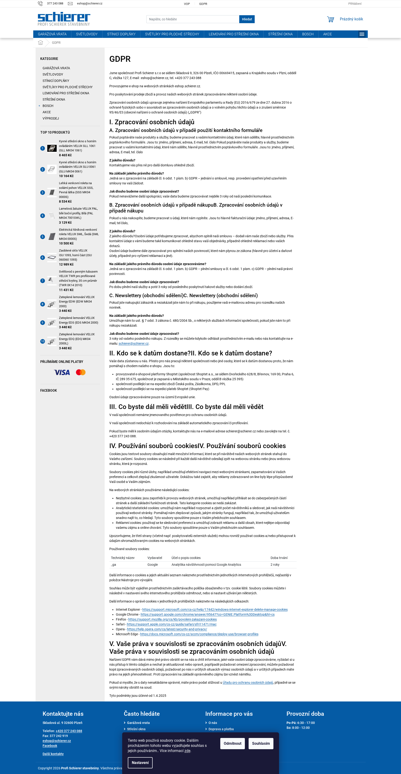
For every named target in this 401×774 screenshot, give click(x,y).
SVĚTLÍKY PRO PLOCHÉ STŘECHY (67, 87)
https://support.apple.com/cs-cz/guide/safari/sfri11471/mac (172, 624)
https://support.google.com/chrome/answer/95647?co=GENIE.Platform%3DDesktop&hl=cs (208, 614)
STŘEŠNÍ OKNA (54, 99)
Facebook (50, 746)
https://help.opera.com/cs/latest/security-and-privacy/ (167, 629)
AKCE (47, 112)
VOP (187, 4)
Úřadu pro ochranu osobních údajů (248, 682)
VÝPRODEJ (51, 118)
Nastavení (140, 762)
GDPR (203, 4)
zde (187, 750)
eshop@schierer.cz (57, 741)
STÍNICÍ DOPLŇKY (56, 81)
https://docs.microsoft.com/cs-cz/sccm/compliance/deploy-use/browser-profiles (199, 634)
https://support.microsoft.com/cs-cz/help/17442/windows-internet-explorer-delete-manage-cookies (215, 609)
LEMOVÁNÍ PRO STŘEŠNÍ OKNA (66, 93)
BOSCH (48, 106)
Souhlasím (261, 743)
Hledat (247, 19)
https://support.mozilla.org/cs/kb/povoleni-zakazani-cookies (172, 619)
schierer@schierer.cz (134, 343)
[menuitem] (52, 34)
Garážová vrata (138, 723)
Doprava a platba (221, 729)
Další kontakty (53, 754)
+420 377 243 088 (69, 731)
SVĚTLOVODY (53, 74)
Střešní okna (136, 729)
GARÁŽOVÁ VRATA (56, 68)
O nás (213, 723)
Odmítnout (232, 743)
